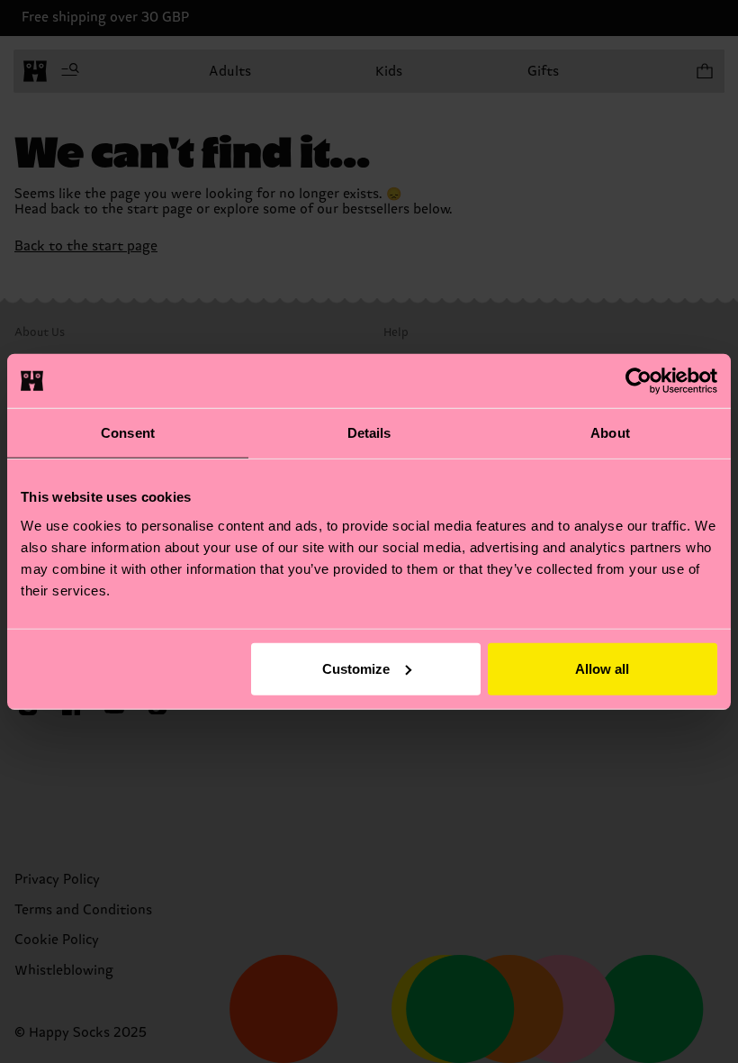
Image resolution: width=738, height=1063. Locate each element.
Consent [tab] (128, 433)
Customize (356, 668)
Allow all (602, 668)
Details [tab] (369, 433)
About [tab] (610, 433)
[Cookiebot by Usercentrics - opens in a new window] (638, 381)
